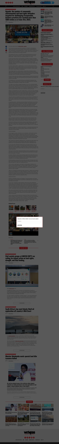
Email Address (19, 221)
